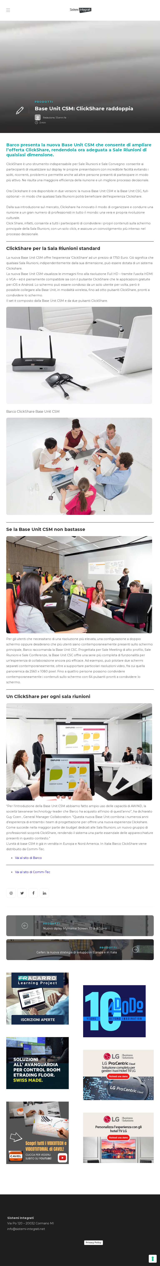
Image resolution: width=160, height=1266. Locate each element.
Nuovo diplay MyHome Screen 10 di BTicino (75, 928)
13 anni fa (61, 117)
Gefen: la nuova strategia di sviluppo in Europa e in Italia (76, 952)
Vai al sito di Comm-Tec (32, 872)
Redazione (49, 117)
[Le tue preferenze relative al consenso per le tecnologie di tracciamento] (153, 1259)
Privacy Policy (93, 1242)
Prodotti (44, 101)
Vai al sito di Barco (28, 858)
